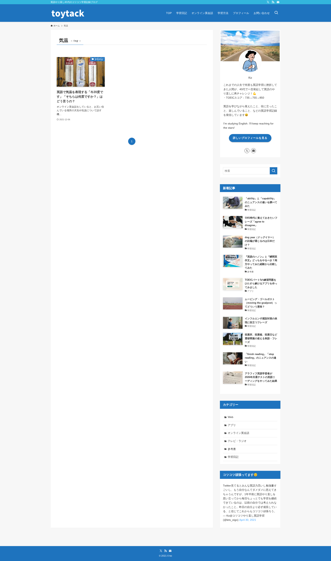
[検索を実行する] (273, 170)
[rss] (272, 2)
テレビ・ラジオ (237, 440)
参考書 (232, 449)
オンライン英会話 (238, 432)
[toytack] (68, 13)
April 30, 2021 (247, 519)
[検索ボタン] (276, 13)
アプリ (232, 425)
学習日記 (233, 456)
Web (230, 417)
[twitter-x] (267, 2)
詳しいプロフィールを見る (250, 137)
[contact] (277, 2)
